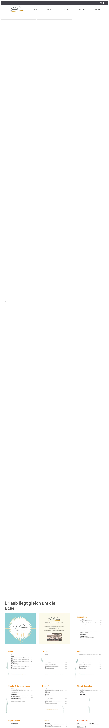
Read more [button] (20, 628)
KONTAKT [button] (98, 9)
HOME (35, 9)
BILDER (65, 9)
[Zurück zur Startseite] (16, 9)
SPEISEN (50, 9)
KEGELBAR (81, 9)
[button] (5, 301)
